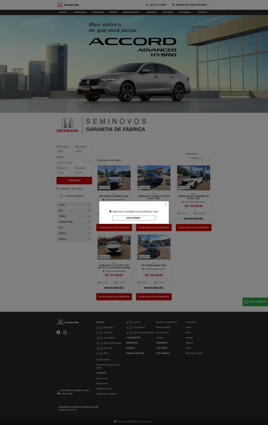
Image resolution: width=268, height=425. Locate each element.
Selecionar (133, 218)
